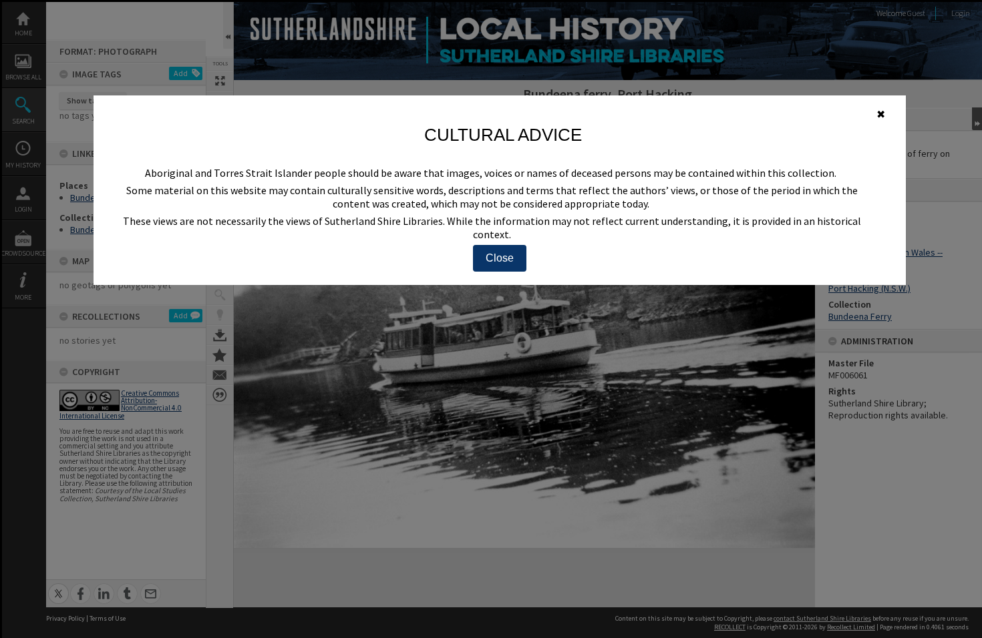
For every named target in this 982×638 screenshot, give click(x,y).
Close (500, 258)
